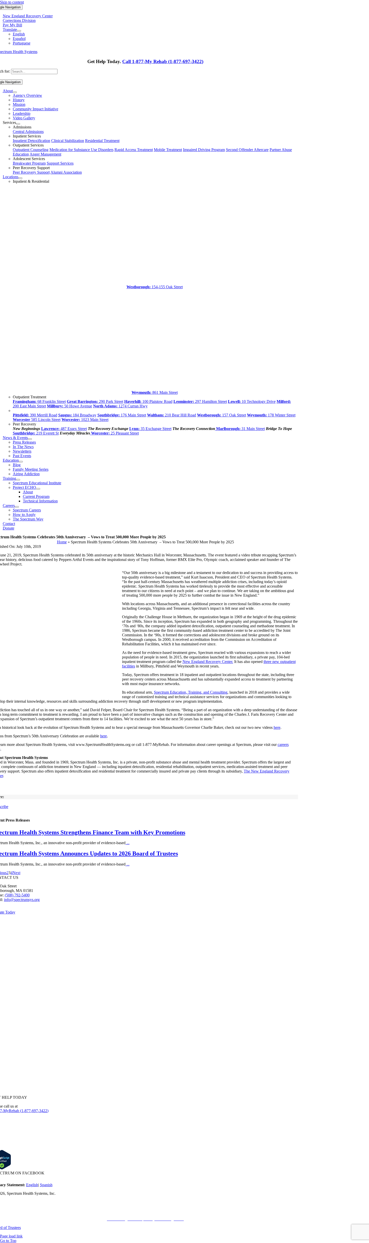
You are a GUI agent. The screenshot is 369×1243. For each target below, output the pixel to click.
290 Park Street (95, 401)
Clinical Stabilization (67, 140)
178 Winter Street (271, 415)
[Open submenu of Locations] (20, 178)
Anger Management (45, 154)
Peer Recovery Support (31, 172)
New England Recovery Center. (207, 661)
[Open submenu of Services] (18, 124)
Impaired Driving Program (204, 150)
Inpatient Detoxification (31, 140)
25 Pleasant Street (115, 433)
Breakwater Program (29, 163)
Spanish (46, 1185)
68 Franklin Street (39, 401)
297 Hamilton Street (200, 401)
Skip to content (12, 2)
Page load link (11, 1236)
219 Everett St (36, 433)
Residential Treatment (102, 140)
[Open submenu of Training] (18, 480)
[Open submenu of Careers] (17, 507)
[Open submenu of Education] (21, 461)
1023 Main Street (85, 419)
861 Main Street (155, 392)
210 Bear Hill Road (171, 415)
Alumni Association (66, 172)
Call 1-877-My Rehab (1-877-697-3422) (162, 61)
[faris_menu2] (154, 280)
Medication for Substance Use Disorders (81, 150)
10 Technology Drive (252, 401)
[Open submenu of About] (15, 92)
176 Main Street (121, 415)
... (128, 843)
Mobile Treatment (168, 150)
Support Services (60, 163)
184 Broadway (77, 415)
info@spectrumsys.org (22, 899)
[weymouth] (154, 385)
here (277, 727)
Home (62, 542)
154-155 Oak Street (155, 287)
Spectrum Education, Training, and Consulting (190, 692)
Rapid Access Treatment (133, 150)
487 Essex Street (64, 428)
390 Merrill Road (35, 415)
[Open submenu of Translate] (19, 31)
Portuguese (21, 43)
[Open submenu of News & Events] (30, 439)
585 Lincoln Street (36, 419)
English (19, 34)
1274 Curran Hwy (120, 406)
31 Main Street (240, 428)
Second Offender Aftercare (247, 150)
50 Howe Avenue (69, 406)
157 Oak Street (221, 415)
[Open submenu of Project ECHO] (38, 489)
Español (19, 38)
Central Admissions (28, 131)
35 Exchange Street (150, 428)
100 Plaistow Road (148, 401)
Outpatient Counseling (30, 150)
